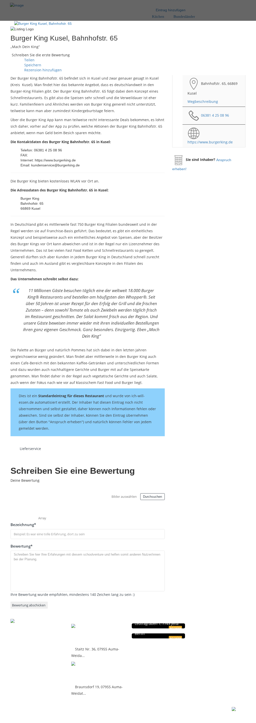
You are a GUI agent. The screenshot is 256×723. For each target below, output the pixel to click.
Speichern (32, 65)
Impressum (215, 631)
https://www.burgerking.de (210, 142)
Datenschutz (216, 626)
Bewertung (21, 546)
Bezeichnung (23, 524)
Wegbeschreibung (203, 101)
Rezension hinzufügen (42, 70)
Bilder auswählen (124, 496)
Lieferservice (30, 448)
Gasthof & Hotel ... (91, 672)
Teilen (28, 60)
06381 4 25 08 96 (215, 115)
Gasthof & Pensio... (93, 634)
